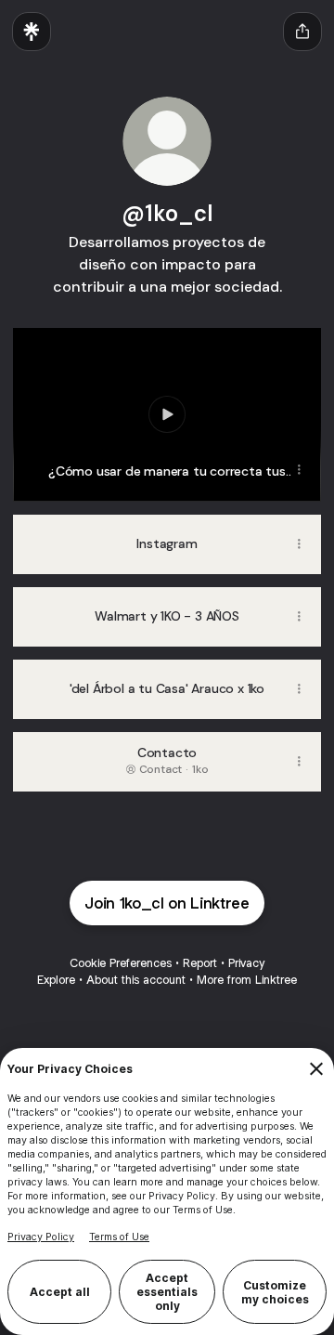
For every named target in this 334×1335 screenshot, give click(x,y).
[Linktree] (31, 31)
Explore (56, 980)
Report (200, 963)
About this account (136, 980)
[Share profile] (302, 31)
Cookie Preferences (121, 963)
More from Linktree (247, 980)
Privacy (246, 963)
